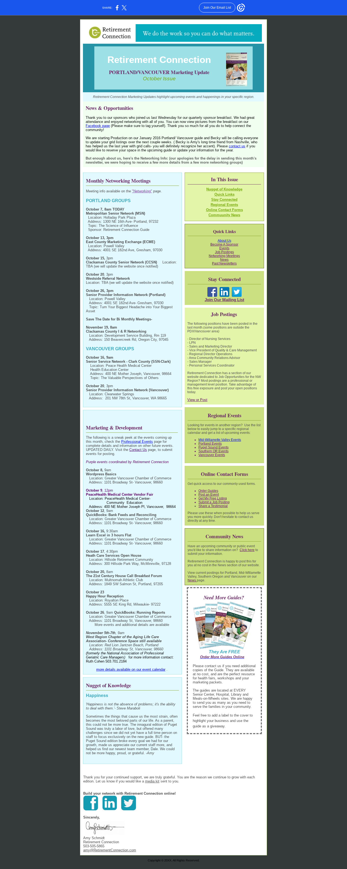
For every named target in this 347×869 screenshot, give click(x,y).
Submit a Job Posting (214, 502)
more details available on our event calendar (130, 669)
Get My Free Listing (212, 498)
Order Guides (208, 491)
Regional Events (224, 205)
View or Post (197, 400)
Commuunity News (224, 215)
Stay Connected (224, 200)
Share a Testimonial (213, 506)
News (192, 580)
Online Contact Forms (224, 210)
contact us (237, 146)
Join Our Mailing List (224, 300)
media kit (152, 781)
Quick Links (224, 194)
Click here (247, 550)
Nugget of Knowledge (224, 189)
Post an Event (208, 494)
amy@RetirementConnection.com (109, 850)
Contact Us (138, 450)
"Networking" (142, 191)
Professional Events (137, 442)
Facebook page (98, 126)
